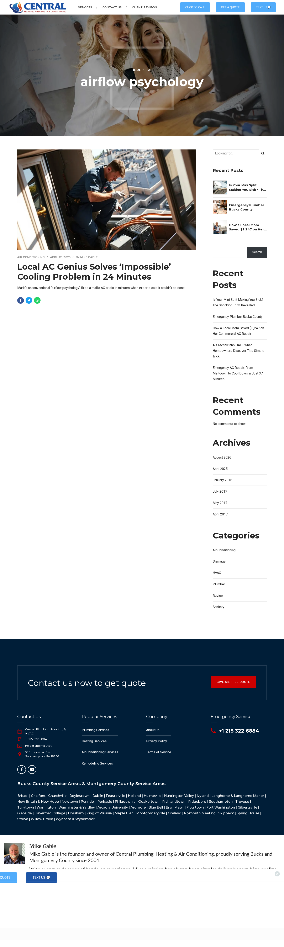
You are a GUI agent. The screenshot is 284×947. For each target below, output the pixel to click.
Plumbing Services (95, 730)
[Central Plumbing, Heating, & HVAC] (19, 731)
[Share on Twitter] (29, 300)
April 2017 (220, 514)
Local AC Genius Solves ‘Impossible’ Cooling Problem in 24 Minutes (94, 272)
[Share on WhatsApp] (37, 300)
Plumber (219, 584)
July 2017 (220, 491)
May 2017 (220, 503)
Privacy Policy (156, 741)
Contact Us (112, 7)
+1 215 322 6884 (36, 739)
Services (85, 7)
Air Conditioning (31, 257)
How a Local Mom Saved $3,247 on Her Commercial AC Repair (246, 227)
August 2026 (222, 457)
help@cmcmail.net (38, 745)
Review (218, 596)
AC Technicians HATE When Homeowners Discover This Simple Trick (238, 350)
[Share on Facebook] (20, 300)
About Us (152, 730)
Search (257, 252)
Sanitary (218, 607)
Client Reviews (144, 7)
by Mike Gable (87, 257)
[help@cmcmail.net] (19, 745)
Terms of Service (158, 752)
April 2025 (220, 469)
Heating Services (94, 741)
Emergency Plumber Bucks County (246, 207)
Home (136, 70)
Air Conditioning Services (100, 752)
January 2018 (222, 480)
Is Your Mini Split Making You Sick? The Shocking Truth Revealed (247, 187)
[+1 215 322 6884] (19, 739)
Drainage (219, 561)
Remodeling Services (97, 763)
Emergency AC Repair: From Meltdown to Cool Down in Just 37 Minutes (238, 373)
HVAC (217, 573)
